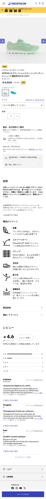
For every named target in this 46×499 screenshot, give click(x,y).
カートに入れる (23, 494)
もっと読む (39, 393)
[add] (17, 116)
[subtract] (5, 116)
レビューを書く (25, 338)
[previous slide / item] (2, 41)
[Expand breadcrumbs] (3, 15)
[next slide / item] (43, 41)
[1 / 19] (23, 41)
